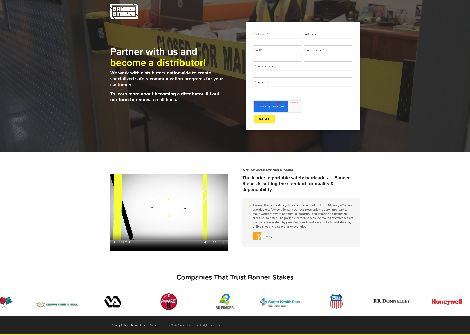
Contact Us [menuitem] (156, 325)
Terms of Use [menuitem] (138, 325)
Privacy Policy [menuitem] (120, 325)
